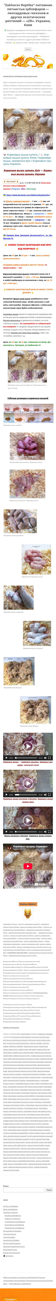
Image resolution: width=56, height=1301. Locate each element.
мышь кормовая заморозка (23, 1161)
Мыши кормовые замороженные (34, 1148)
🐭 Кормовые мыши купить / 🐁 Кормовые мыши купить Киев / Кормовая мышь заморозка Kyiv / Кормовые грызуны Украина (27, 159)
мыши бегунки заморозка (13, 1142)
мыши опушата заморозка (37, 1154)
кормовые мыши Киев (39, 1120)
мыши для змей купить (17, 1145)
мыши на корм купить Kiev (31, 927)
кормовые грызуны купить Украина (27, 1102)
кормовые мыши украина (39, 1130)
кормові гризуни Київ (20, 1077)
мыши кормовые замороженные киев (18, 1151)
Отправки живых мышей (15, 264)
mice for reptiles (36, 1043)
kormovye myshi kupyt (40, 1037)
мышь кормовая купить (33, 941)
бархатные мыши (31, 1046)
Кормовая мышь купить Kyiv (22, 170)
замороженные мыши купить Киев (22, 1071)
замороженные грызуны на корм (25, 1059)
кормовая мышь (33, 1080)
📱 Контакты (8, 1256)
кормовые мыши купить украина (21, 1127)
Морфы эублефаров (13, 1215)
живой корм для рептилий (23, 1052)
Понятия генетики (10, 1212)
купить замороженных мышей (29, 947)
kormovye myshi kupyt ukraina (15, 1040)
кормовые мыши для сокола (35, 1117)
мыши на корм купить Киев (21, 935)
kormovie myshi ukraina (21, 1037)
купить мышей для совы (39, 1139)
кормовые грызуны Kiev (17, 953)
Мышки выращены (11, 320)
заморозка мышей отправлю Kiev (22, 933)
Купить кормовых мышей (18, 1139)
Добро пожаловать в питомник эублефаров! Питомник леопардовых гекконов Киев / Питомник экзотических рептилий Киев (28, 1280)
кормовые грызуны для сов (30, 1089)
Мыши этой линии (21, 298)
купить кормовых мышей (29, 924)
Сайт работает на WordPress (20, 1284)
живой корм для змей (27, 1049)
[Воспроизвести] (6, 758)
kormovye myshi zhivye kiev (18, 1043)
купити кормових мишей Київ (15, 1133)
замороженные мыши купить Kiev (22, 955)
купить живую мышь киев (29, 938)
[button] (28, 746)
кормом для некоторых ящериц (25, 333)
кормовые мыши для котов (14, 1114)
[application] (28, 746)
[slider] (26, 758)
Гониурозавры (9, 1237)
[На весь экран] (49, 758)
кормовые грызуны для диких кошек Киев (25, 1086)
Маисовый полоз (10, 1249)
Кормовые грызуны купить (19, 1099)
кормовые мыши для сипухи (37, 1114)
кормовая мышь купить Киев (27, 1083)
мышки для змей (10, 1158)
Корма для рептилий (11, 1253)
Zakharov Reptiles (45, 1034)
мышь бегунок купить (27, 1158)
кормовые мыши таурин (18, 1130)
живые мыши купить (21, 1055)
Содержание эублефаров (15, 1222)
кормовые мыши (10, 924)
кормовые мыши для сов (13, 1117)
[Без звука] (45, 758)
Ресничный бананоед (12, 1243)
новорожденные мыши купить (20, 1167)
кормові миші (35, 1077)
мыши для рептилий (35, 1145)
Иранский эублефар (11, 1240)
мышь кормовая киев (30, 944)
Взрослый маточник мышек (16, 274)
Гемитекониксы (9, 1234)
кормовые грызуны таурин (37, 1105)
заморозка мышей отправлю (34, 1074)
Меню (28, 49)
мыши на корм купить (16, 1154)
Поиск (6, 1186)
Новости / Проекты (12, 1218)
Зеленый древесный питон (14, 1246)
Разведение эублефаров (14, 1228)
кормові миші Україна (16, 1080)
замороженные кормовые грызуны (36, 1062)
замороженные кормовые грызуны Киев (19, 1065)
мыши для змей (31, 1142)
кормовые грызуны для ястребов (21, 1096)
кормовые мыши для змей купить (37, 1111)
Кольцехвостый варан (12, 1231)
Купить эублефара (10, 1206)
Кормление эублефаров (14, 1225)
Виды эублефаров (10, 1209)
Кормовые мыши (10, 314)
